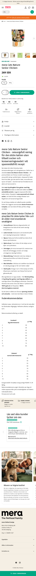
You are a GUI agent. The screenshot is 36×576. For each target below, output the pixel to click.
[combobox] (22, 12)
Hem (4, 21)
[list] (18, 403)
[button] (3, 7)
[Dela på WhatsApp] (8, 141)
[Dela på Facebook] (3, 141)
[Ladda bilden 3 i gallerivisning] (20, 55)
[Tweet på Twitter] (6, 141)
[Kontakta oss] (29, 7)
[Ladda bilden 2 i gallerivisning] (12, 55)
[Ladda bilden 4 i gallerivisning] (27, 55)
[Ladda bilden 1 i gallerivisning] (5, 55)
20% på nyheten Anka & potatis (20, 17)
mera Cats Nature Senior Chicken (15, 21)
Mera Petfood (20, 567)
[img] (19, 420)
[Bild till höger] (34, 38)
